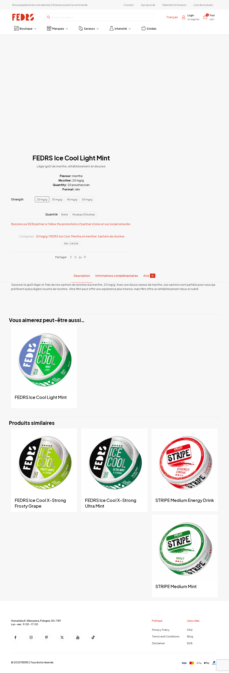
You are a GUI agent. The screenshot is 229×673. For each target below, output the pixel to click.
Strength (17, 199)
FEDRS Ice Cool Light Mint (41, 397)
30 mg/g (57, 199)
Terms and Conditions (165, 636)
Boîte (64, 214)
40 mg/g (72, 199)
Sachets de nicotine (111, 236)
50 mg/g (87, 199)
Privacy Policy (161, 629)
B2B (190, 643)
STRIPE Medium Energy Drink (184, 500)
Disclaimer (158, 643)
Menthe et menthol (83, 236)
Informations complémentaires (116, 275)
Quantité (51, 214)
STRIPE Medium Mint (176, 586)
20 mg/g (42, 199)
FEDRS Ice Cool (59, 236)
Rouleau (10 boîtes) (84, 214)
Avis (148, 275)
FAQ (190, 629)
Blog (190, 636)
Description (82, 275)
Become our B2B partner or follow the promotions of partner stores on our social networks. (71, 224)
